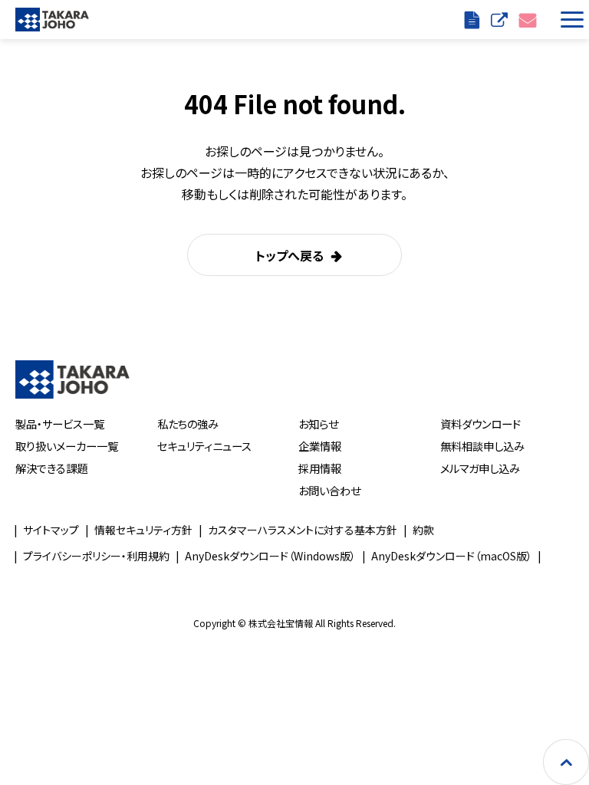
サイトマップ (51, 529)
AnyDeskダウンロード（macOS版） (451, 555)
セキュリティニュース (204, 446)
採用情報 (319, 468)
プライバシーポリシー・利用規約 (96, 555)
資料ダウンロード (480, 423)
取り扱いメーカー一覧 (66, 446)
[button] (569, 19)
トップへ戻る (289, 255)
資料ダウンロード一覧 (474, 19)
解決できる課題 (51, 468)
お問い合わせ (529, 19)
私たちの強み (188, 423)
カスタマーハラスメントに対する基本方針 (302, 529)
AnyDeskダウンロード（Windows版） (270, 555)
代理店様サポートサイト (501, 19)
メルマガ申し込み (480, 468)
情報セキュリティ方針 (143, 529)
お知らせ (318, 423)
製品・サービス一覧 (59, 423)
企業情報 (319, 446)
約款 (423, 529)
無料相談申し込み (482, 446)
